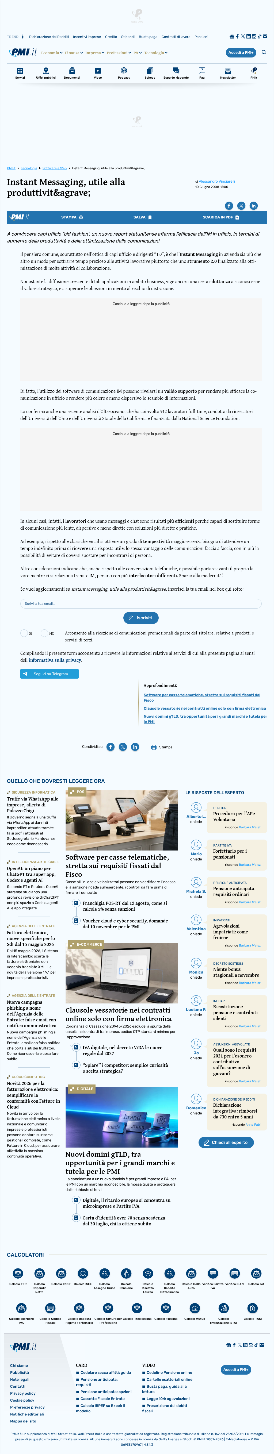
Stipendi (128, 37)
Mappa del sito (23, 1421)
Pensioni (201, 37)
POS (80, 792)
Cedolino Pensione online (169, 1372)
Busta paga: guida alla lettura (164, 1389)
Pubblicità (19, 1372)
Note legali (19, 1379)
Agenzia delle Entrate (33, 926)
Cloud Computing (28, 1077)
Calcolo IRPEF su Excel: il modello (100, 1408)
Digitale (85, 1089)
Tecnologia (154, 52)
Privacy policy (23, 1393)
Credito (111, 37)
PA (136, 52)
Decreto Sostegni (228, 964)
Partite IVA (222, 845)
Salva (140, 217)
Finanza (72, 52)
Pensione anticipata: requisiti (97, 1382)
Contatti (17, 1386)
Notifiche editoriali (27, 1414)
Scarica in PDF (218, 217)
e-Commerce (89, 944)
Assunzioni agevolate (231, 1044)
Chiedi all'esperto (230, 1142)
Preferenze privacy (27, 1407)
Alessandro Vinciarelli (217, 181)
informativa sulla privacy (55, 660)
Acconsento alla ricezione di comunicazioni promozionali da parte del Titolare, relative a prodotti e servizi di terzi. (159, 636)
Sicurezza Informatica (33, 792)
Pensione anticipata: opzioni (106, 1392)
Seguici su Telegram (51, 674)
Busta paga (148, 37)
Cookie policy (22, 1400)
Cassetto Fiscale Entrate (103, 1399)
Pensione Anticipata (230, 883)
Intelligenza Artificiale (35, 862)
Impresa (93, 52)
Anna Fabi (253, 1124)
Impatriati (221, 920)
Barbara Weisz (250, 827)
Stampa (69, 217)
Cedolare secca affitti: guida (106, 1372)
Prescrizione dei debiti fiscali (164, 1408)
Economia (50, 52)
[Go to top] (233, 1436)
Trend (12, 37)
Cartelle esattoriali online (169, 1379)
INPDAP (219, 1001)
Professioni (117, 52)
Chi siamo (19, 1365)
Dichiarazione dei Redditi (49, 37)
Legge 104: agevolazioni (168, 1399)
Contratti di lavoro (176, 37)
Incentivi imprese (87, 37)
